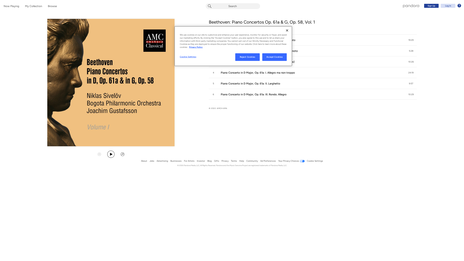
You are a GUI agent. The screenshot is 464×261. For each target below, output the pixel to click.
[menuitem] (442, 6)
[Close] (287, 30)
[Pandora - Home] (411, 6)
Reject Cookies (247, 57)
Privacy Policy (196, 47)
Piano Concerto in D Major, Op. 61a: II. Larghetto (250, 83)
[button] (313, 40)
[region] (233, 46)
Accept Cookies (274, 57)
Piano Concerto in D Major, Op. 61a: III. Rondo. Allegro (254, 94)
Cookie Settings (188, 56)
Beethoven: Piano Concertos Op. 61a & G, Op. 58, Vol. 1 (262, 22)
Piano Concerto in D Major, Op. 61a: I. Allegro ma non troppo (258, 72)
